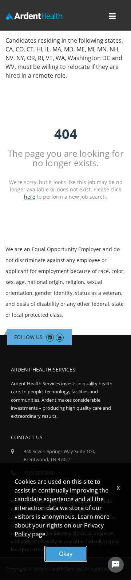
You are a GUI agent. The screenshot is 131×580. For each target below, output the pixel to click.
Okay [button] (65, 554)
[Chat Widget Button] (116, 565)
